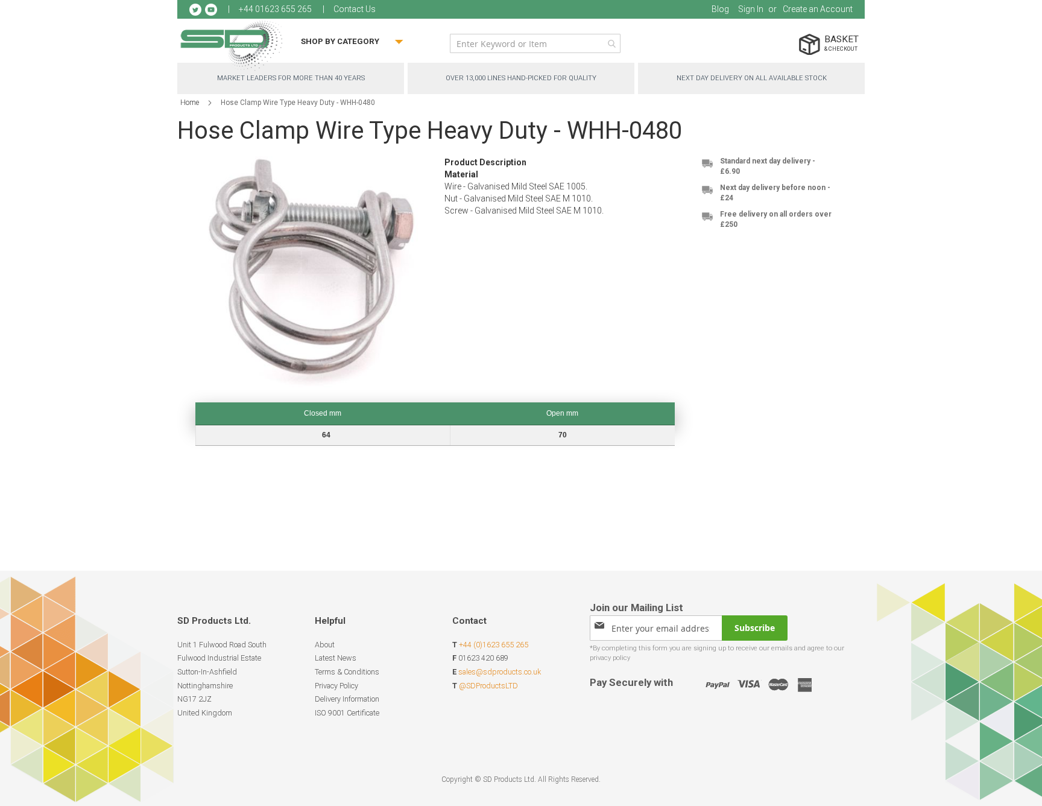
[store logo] (231, 45)
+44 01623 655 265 (275, 9)
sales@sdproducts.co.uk (499, 671)
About (325, 644)
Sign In (750, 9)
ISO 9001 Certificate (347, 712)
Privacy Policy (336, 685)
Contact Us (354, 9)
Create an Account (818, 9)
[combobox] (535, 43)
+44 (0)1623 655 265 (493, 644)
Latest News (335, 657)
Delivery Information (347, 698)
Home (189, 102)
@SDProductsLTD (488, 685)
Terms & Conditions (347, 671)
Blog (720, 9)
